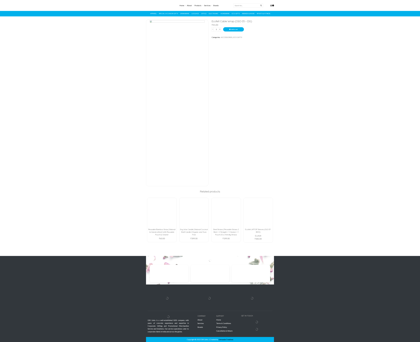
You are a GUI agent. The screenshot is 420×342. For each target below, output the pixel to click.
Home (181, 5)
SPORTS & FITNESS (263, 13)
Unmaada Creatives (226, 339)
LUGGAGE (195, 13)
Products (197, 5)
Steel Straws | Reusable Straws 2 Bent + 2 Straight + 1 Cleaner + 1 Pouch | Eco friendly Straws (226, 232)
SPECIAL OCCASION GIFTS (168, 13)
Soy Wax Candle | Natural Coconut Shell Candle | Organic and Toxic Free (194, 232)
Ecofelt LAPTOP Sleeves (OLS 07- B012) (258, 230)
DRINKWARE (184, 13)
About (189, 5)
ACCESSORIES (226, 37)
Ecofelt (258, 236)
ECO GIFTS (236, 13)
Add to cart (234, 29)
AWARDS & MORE (248, 13)
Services (207, 5)
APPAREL (153, 13)
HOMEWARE (225, 13)
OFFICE (204, 13)
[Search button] (261, 5)
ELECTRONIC (213, 13)
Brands (216, 5)
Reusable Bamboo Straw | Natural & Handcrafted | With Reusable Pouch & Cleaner (161, 232)
